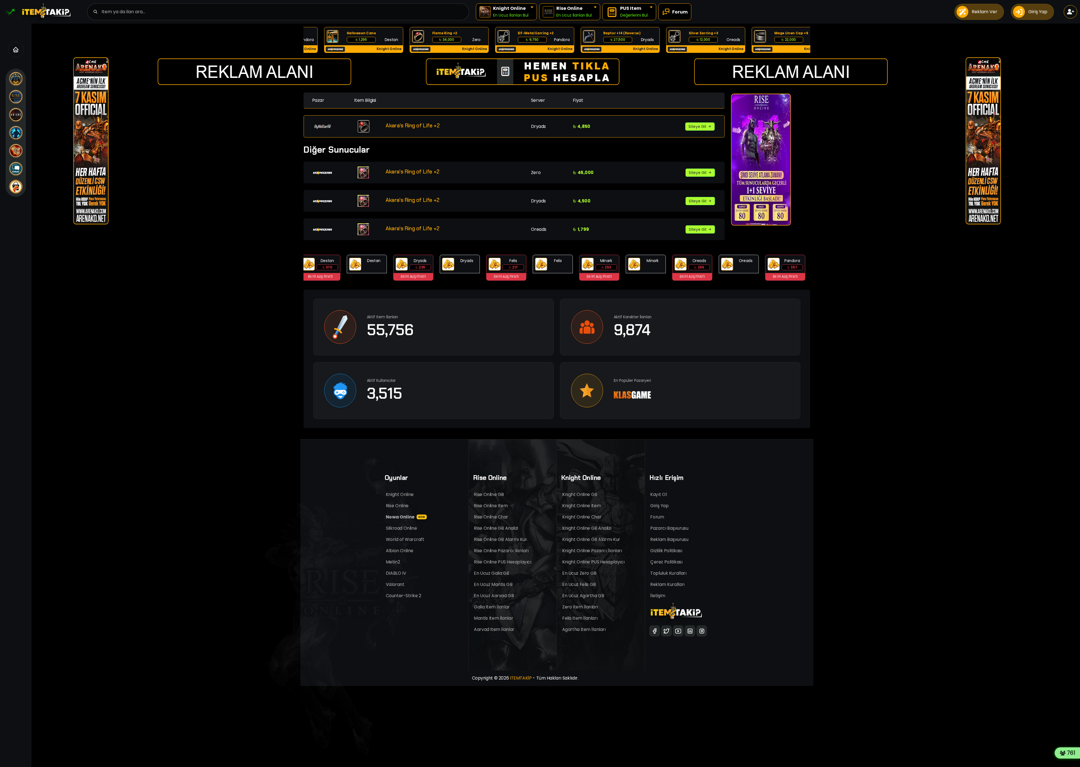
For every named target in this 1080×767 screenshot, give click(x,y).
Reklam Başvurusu (669, 539)
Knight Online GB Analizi (586, 528)
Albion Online (399, 550)
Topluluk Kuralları (669, 573)
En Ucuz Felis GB (579, 584)
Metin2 (393, 562)
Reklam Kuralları (668, 584)
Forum (657, 517)
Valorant (395, 584)
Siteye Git (697, 126)
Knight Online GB (579, 494)
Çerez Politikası (667, 562)
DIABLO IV (396, 573)
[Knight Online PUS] (16, 151)
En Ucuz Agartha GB (583, 595)
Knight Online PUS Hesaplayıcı (593, 562)
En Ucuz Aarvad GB (494, 595)
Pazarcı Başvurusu (669, 528)
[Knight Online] (16, 115)
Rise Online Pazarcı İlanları (501, 550)
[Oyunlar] (16, 79)
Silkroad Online (401, 528)
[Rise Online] (16, 97)
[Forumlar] (16, 169)
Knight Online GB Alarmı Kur (591, 539)
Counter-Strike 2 (403, 595)
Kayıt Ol (659, 494)
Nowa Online (405, 517)
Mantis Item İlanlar (493, 618)
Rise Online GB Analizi (496, 528)
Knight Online (400, 494)
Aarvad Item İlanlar (494, 629)
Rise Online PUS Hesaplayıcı (502, 562)
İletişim (658, 595)
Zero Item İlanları (580, 607)
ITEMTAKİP (521, 678)
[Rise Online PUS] (16, 133)
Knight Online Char (582, 517)
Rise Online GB (489, 494)
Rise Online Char (491, 517)
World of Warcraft (405, 539)
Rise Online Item (491, 505)
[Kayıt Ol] (1070, 12)
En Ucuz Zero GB (579, 573)
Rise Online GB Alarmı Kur (500, 539)
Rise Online (397, 505)
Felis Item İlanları (579, 618)
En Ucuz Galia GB (491, 573)
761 (1072, 753)
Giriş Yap (660, 505)
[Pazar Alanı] (16, 187)
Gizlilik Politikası (666, 550)
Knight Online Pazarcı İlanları (592, 550)
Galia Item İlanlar (492, 607)
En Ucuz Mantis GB (493, 584)
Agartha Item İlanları (584, 629)
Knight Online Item (581, 505)
